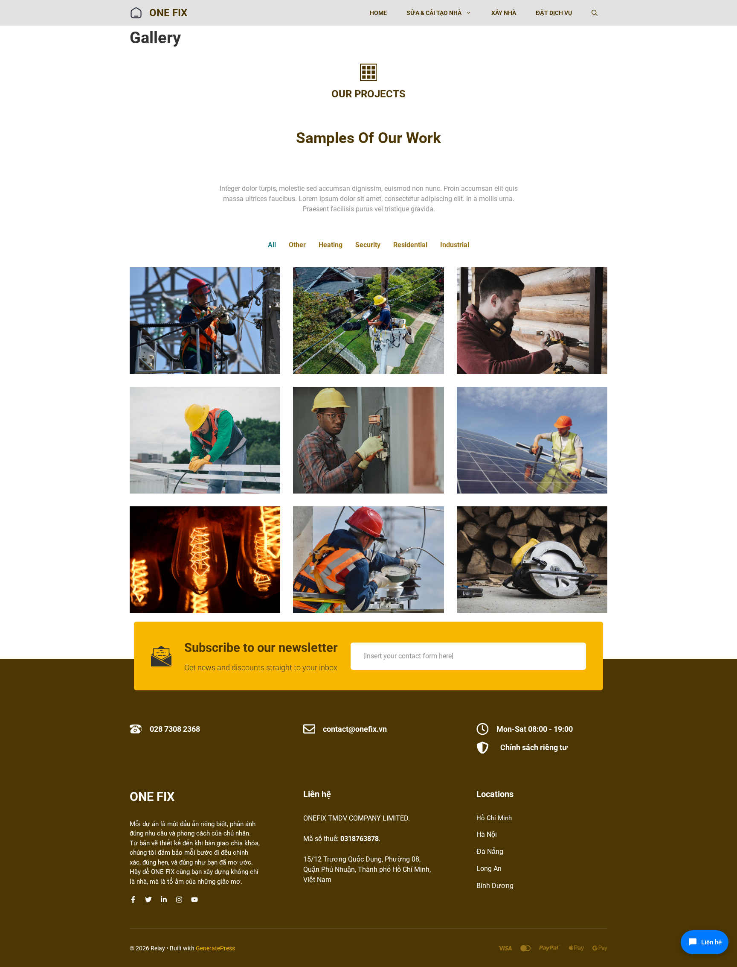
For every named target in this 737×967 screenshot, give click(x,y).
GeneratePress (215, 948)
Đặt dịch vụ (554, 12)
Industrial (454, 245)
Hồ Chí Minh (494, 818)
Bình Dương (495, 886)
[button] (594, 13)
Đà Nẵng (489, 851)
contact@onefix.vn (355, 729)
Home (378, 12)
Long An (489, 869)
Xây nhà (503, 12)
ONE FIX (168, 13)
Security (367, 245)
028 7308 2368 (175, 729)
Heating (330, 245)
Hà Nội (486, 834)
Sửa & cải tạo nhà (433, 12)
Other (297, 245)
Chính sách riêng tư (534, 747)
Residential (410, 245)
